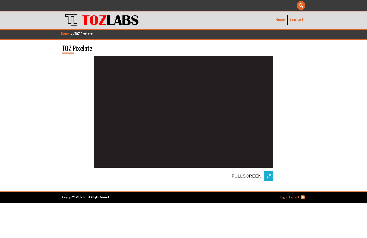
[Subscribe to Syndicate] (303, 197)
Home (280, 20)
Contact (296, 20)
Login (283, 197)
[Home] (102, 20)
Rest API (294, 197)
